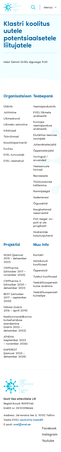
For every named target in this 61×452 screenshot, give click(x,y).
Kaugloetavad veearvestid (42, 211)
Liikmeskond (12, 118)
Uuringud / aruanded (40, 158)
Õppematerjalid (43, 150)
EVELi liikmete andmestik (42, 114)
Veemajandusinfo (44, 106)
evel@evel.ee (22, 424)
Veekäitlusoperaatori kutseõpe (45, 293)
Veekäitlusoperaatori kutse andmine (45, 284)
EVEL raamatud (14, 160)
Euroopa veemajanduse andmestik (42, 125)
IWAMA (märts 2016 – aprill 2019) (15, 308)
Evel (17, 7)
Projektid (12, 245)
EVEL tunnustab (14, 154)
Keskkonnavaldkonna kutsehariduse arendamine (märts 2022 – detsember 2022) (16, 323)
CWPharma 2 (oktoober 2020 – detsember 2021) (15, 284)
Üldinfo (8, 106)
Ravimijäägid (41, 191)
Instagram (49, 434)
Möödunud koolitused (40, 262)
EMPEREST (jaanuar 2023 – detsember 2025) (15, 353)
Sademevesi (41, 197)
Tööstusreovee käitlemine (42, 183)
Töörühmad (11, 136)
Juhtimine (10, 112)
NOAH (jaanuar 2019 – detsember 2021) (15, 258)
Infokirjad (10, 130)
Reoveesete (40, 175)
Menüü (48, 7)
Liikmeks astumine (15, 124)
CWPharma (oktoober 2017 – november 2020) (15, 271)
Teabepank (43, 96)
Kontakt (38, 255)
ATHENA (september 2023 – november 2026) (15, 340)
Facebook (49, 428)
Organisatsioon (16, 96)
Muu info (41, 245)
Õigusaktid (40, 203)
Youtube (48, 441)
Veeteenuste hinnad (41, 167)
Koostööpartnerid (15, 142)
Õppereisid (40, 270)
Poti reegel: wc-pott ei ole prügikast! (43, 222)
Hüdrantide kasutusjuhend (43, 233)
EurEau (8, 148)
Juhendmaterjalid (44, 144)
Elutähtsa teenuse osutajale (45, 136)
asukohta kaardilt (31, 419)
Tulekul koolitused (45, 276)
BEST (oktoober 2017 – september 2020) (15, 297)
